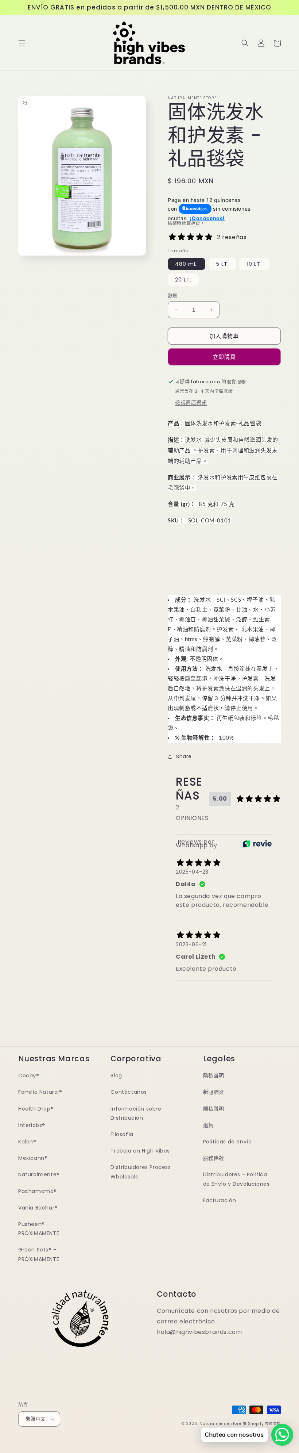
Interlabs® (31, 1125)
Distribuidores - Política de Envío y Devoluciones (236, 1179)
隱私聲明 (213, 1075)
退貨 (208, 1125)
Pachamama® (37, 1191)
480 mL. (186, 264)
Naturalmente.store (220, 1423)
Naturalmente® (39, 1174)
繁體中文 (36, 1418)
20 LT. (183, 279)
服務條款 (213, 1158)
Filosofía (121, 1134)
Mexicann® (32, 1158)
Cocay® (28, 1075)
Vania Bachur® (38, 1207)
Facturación (219, 1200)
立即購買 (224, 357)
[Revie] (257, 843)
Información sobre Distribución (135, 1113)
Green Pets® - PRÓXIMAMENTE (38, 1254)
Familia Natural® (40, 1092)
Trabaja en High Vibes (140, 1150)
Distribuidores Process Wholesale (140, 1171)
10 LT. (254, 264)
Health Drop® (36, 1108)
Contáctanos (128, 1092)
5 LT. (222, 264)
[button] (22, 43)
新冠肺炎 (213, 1092)
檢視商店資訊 (191, 402)
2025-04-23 (192, 871)
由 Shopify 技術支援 (261, 1423)
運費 (195, 223)
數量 (173, 295)
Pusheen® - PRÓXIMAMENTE (38, 1228)
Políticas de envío (227, 1141)
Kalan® (27, 1141)
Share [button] (184, 756)
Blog (116, 1075)
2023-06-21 (191, 944)
